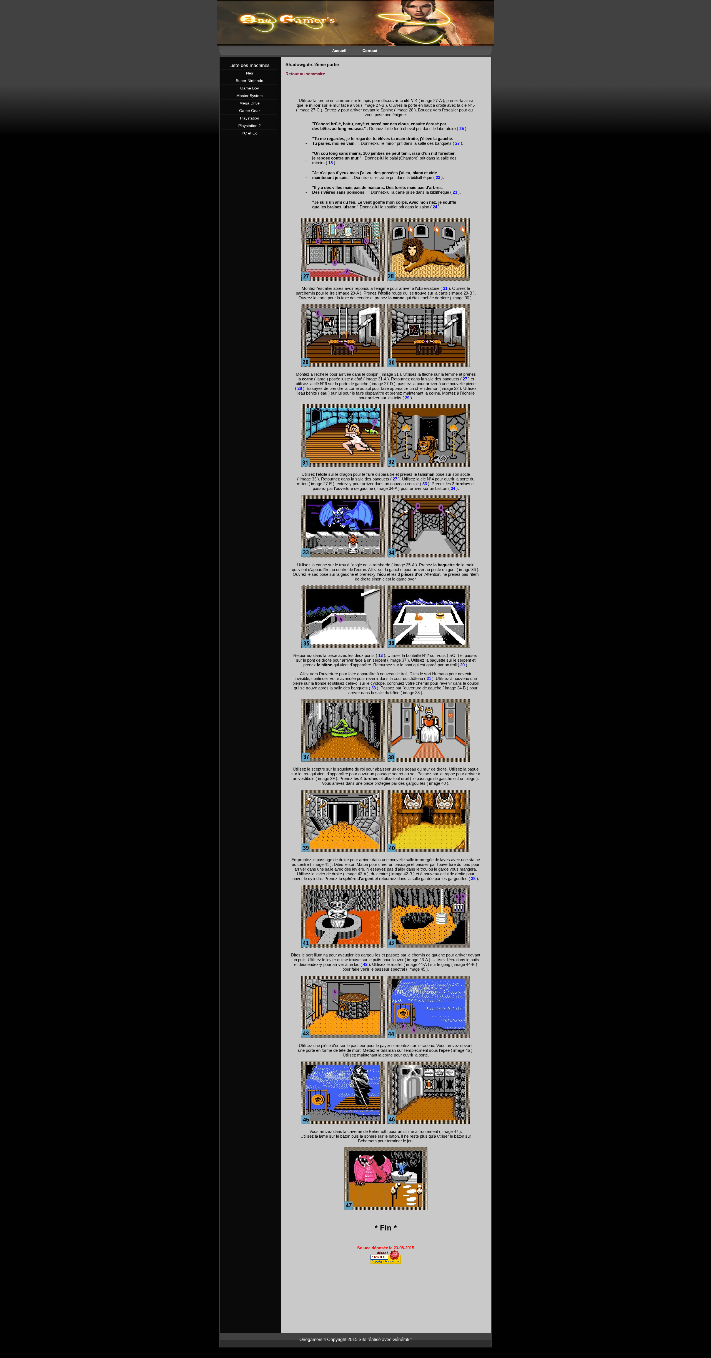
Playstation (249, 118)
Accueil (339, 50)
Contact (369, 50)
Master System (249, 95)
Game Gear (249, 110)
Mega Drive (249, 103)
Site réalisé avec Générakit (385, 1339)
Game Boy (249, 88)
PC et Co (249, 133)
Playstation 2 (249, 125)
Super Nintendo (249, 80)
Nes (249, 73)
